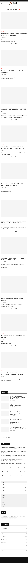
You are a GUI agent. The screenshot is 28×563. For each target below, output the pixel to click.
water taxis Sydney (12, 518)
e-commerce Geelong (5, 516)
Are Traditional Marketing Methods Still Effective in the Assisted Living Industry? (12, 147)
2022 (3, 501)
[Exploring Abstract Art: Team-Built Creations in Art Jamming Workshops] (14, 20)
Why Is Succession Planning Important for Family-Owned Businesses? (16, 413)
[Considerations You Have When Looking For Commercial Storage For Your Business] (14, 360)
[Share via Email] (16, 43)
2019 (3, 506)
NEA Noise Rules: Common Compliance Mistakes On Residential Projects (16, 421)
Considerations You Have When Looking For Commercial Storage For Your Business (13, 373)
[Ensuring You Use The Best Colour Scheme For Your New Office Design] (14, 171)
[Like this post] (11, 43)
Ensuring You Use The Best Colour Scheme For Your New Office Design (13, 184)
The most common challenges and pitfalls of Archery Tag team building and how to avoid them (13, 109)
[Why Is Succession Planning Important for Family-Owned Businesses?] (5, 413)
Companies (14, 539)
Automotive (14, 533)
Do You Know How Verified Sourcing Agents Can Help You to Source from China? (13, 222)
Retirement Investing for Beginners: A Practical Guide (12, 475)
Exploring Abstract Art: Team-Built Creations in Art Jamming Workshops (14, 34)
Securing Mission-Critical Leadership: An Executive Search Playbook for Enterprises (17, 397)
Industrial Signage (14, 516)
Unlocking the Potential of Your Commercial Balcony (12, 471)
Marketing (14, 548)
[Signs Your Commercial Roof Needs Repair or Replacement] (5, 406)
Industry (14, 542)
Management (14, 545)
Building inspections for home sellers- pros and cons (13, 336)
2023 (3, 499)
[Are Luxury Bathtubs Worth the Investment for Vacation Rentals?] (5, 429)
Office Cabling (22, 516)
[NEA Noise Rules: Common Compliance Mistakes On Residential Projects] (5, 421)
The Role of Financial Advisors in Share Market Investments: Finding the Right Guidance (12, 298)
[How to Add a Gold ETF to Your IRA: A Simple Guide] (14, 58)
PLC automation (4, 518)
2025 (3, 495)
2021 (3, 502)
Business (14, 536)
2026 (3, 482)
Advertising (14, 528)
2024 (3, 497)
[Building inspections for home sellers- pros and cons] (14, 322)
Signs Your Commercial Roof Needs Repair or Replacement (18, 404)
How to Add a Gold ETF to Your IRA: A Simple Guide (12, 71)
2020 (3, 504)
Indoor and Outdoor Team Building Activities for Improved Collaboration (13, 259)
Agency (14, 531)
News (14, 550)
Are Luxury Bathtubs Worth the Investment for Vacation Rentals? (18, 428)
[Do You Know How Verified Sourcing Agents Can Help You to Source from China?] (14, 208)
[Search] (26, 3)
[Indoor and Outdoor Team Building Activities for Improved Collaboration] (14, 245)
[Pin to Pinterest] (15, 43)
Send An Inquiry (14, 559)
